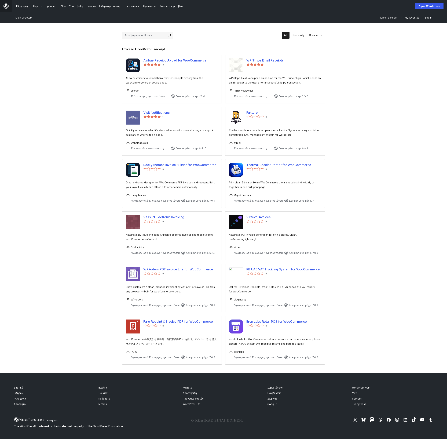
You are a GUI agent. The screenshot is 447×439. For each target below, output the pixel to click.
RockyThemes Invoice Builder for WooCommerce (179, 165)
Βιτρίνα (102, 387)
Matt (354, 392)
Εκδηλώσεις (274, 392)
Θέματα (103, 392)
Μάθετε (187, 387)
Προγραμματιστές (193, 398)
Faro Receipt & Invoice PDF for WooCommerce (178, 321)
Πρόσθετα (104, 398)
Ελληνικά (52, 420)
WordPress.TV (191, 403)
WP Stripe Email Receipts (265, 60)
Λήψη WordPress (429, 6)
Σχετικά (18, 387)
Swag (272, 403)
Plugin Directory (23, 17)
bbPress (357, 398)
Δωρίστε (272, 398)
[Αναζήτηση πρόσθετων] (169, 35)
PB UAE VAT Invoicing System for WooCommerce (283, 269)
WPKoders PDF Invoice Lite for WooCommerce (178, 269)
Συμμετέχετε (275, 387)
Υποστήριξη (190, 392)
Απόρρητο (20, 403)
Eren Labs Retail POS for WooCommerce (276, 321)
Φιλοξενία (20, 398)
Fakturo (252, 112)
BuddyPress (359, 403)
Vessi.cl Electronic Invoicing (163, 217)
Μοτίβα (102, 403)
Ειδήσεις (19, 392)
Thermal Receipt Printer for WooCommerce (278, 165)
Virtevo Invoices (258, 217)
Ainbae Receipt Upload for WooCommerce (175, 60)
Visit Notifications (156, 112)
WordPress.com (361, 387)
